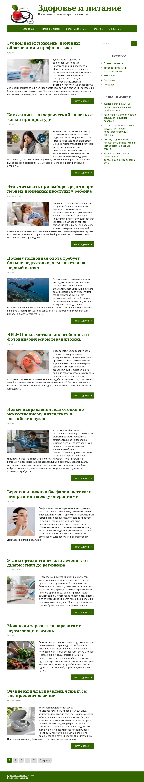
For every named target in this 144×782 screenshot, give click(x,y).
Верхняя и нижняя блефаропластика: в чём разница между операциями (49, 494)
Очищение (115, 28)
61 (34, 760)
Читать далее (81, 100)
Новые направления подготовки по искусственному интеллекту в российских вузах (45, 413)
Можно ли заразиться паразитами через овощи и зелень (44, 628)
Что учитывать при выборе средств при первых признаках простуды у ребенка (50, 189)
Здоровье (28, 28)
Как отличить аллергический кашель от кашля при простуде (50, 117)
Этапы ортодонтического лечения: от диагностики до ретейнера (47, 563)
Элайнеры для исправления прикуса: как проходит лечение (47, 693)
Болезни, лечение (76, 28)
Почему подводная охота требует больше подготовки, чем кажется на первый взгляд (46, 262)
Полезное (97, 28)
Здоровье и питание (17, 775)
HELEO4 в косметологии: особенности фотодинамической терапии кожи (48, 337)
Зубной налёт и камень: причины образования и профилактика (43, 45)
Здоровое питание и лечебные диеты (115, 69)
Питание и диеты (50, 28)
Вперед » (45, 760)
